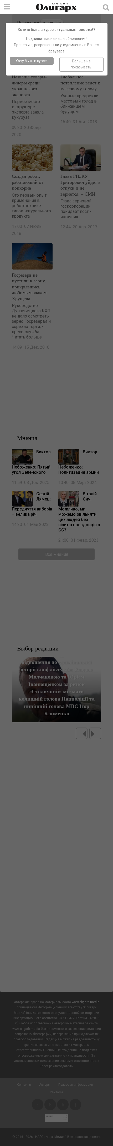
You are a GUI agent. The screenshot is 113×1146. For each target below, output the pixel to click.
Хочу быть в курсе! (32, 61)
